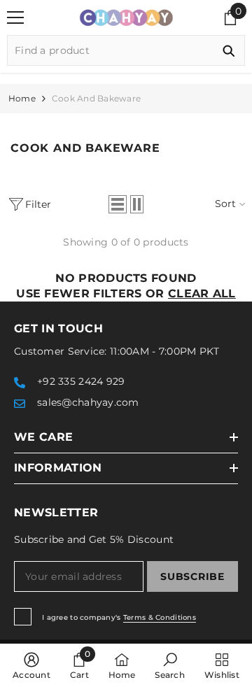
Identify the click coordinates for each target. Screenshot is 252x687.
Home (22, 98)
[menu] (15, 17)
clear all (202, 293)
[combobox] (110, 50)
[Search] (126, 50)
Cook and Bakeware (96, 98)
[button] (117, 204)
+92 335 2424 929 (81, 381)
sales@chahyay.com (88, 402)
